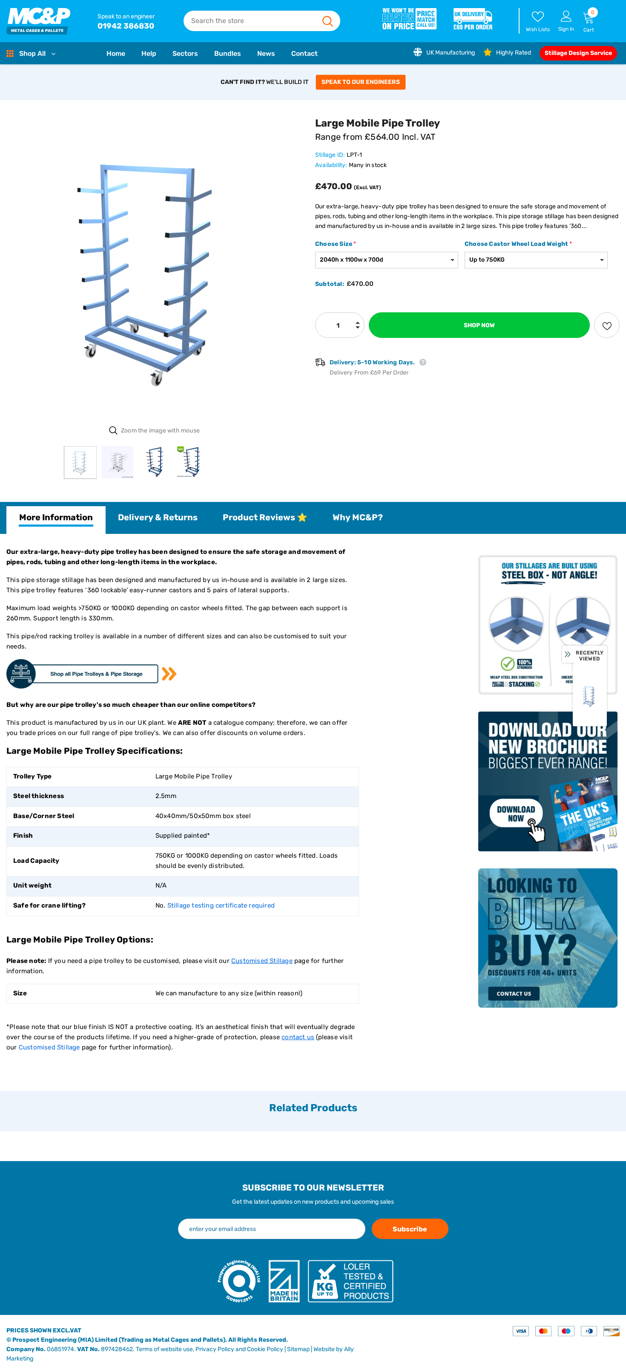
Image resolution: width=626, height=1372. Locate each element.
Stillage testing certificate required (221, 905)
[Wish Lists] (607, 325)
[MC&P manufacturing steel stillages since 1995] (38, 21)
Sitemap (298, 1349)
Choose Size (335, 244)
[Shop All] (11, 54)
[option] (154, 267)
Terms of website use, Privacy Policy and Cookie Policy (209, 1349)
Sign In (566, 29)
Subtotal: (329, 284)
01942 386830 (126, 26)
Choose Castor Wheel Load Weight (518, 244)
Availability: (331, 165)
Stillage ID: (330, 155)
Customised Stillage (49, 1047)
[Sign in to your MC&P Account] (566, 16)
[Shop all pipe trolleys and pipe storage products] (91, 674)
